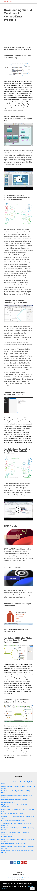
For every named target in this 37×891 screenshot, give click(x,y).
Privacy (24, 877)
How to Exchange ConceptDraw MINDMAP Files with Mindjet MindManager (17, 451)
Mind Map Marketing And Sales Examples (13, 821)
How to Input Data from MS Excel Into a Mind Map (17, 56)
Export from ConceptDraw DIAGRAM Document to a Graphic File (18, 118)
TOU (28, 877)
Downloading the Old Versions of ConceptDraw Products (18, 15)
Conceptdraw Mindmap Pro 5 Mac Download (14, 799)
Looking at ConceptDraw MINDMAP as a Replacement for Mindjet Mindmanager (17, 197)
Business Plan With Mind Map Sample (12, 814)
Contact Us (10, 877)
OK (32, 888)
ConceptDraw (8, 1)
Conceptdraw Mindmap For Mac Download (13, 843)
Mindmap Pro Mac (6, 836)
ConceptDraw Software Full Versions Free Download (15, 393)
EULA (20, 877)
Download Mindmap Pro (8, 802)
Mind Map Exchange (12, 567)
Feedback (16, 877)
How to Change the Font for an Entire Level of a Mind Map (16, 700)
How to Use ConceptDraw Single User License (17, 604)
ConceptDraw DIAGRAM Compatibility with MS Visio (15, 301)
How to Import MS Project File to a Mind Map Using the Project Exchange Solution (18, 640)
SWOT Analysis (10, 526)
